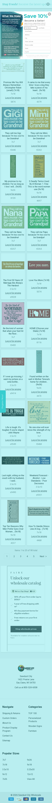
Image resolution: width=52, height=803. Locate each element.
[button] (49, 14)
